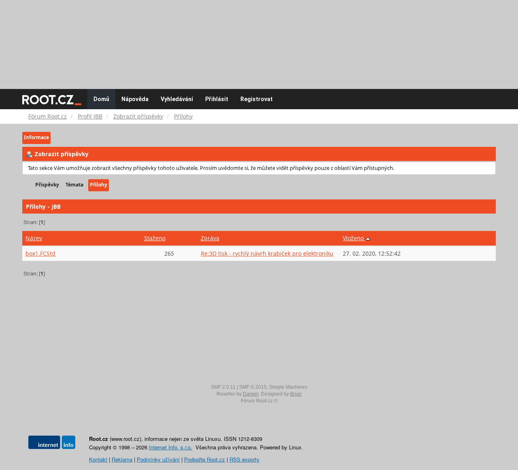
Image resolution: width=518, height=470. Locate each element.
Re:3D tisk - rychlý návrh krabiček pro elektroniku (267, 253)
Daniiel (251, 394)
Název (33, 238)
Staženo (155, 238)
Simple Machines (288, 387)
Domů (101, 99)
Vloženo (354, 238)
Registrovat (256, 99)
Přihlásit (216, 99)
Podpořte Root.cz (204, 459)
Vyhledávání (177, 99)
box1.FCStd (40, 253)
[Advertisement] (259, 40)
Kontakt (98, 459)
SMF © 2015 (253, 387)
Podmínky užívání (158, 459)
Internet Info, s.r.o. (170, 447)
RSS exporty (244, 459)
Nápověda (135, 99)
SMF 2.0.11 (223, 387)
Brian (296, 394)
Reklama (122, 459)
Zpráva (210, 238)
